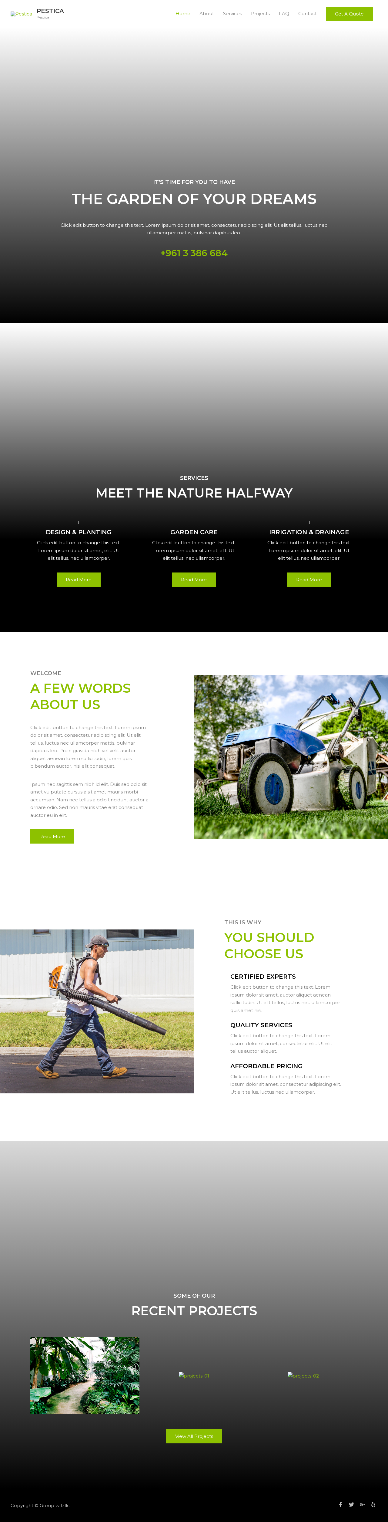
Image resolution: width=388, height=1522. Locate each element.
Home (183, 13)
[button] (349, 14)
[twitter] (354, 1504)
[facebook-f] (343, 1504)
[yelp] (374, 1504)
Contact (307, 13)
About (206, 13)
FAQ (284, 13)
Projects (260, 13)
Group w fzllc (55, 1505)
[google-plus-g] (365, 1504)
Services (232, 13)
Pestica (50, 11)
